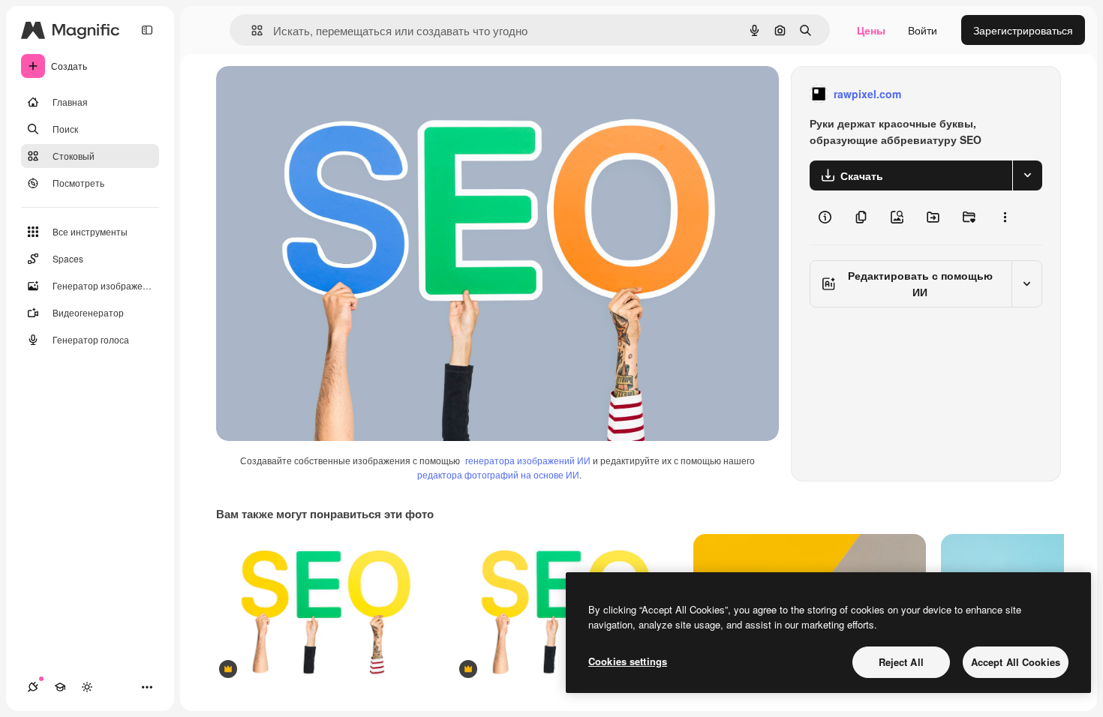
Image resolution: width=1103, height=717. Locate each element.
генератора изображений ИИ (528, 460)
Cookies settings (627, 661)
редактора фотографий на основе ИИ (498, 474)
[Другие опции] (1005, 217)
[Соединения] (33, 687)
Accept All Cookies (1015, 662)
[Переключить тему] (87, 687)
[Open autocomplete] (251, 30)
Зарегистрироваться (1023, 30)
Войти (922, 30)
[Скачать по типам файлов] (1027, 175)
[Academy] (60, 687)
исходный (316, 94)
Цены (871, 30)
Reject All (901, 662)
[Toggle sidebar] (147, 30)
